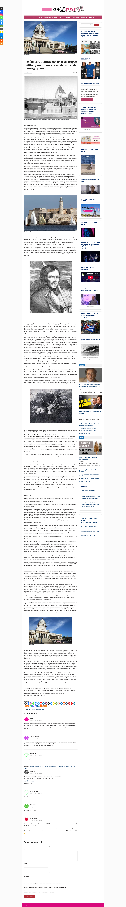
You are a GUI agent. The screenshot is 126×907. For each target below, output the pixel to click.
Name (26, 863)
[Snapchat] (54, 703)
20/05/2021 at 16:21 (34, 773)
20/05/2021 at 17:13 (34, 793)
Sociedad (84, 17)
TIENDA (49, 1)
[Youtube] (41, 703)
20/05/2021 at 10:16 (34, 738)
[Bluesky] (51, 703)
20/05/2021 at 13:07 (34, 755)
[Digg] (38, 706)
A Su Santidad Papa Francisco (89, 490)
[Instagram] (31, 703)
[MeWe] (74, 703)
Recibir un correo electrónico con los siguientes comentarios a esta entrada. (45, 887)
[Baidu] (36, 706)
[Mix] (25, 706)
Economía (76, 17)
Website (26, 876)
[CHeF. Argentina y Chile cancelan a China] (90, 402)
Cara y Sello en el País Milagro (88, 428)
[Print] (41, 706)
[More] (46, 706)
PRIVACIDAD (61, 1)
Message (26, 849)
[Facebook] (28, 703)
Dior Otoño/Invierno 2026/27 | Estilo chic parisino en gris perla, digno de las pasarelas (90, 469)
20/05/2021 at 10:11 (34, 720)
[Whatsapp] (33, 703)
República (41, 709)
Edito (40, 17)
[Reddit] (64, 703)
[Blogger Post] (1, 29)
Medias (91, 17)
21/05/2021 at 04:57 (34, 820)
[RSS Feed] (43, 706)
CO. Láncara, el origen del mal (88, 430)
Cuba (37, 709)
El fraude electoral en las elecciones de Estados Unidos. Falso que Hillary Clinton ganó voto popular (90, 504)
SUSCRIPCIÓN (43, 1)
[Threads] (49, 703)
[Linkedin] (43, 703)
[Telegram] (38, 703)
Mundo (61, 17)
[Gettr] (72, 703)
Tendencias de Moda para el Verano (90, 478)
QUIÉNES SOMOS (34, 1)
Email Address (28, 870)
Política (68, 17)
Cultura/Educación (50, 17)
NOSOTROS (27, 1)
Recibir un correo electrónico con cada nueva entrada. (39, 892)
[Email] (56, 703)
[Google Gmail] (59, 703)
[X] (25, 703)
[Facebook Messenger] (36, 703)
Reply (40, 720)
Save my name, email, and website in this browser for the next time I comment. (43, 883)
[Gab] (31, 706)
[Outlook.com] (61, 703)
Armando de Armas (31, 709)
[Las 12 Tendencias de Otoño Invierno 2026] (90, 448)
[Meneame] (28, 706)
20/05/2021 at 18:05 (34, 807)
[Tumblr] (66, 703)
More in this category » (84, 433)
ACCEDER (55, 1)
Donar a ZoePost (86, 99)
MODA (81, 437)
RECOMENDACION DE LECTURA (89, 522)
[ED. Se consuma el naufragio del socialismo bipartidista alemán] (90, 375)
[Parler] (46, 703)
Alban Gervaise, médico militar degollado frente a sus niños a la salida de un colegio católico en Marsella (91, 496)
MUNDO (82, 365)
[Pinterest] (69, 703)
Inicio (34, 17)
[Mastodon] (33, 706)
